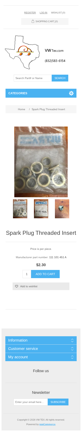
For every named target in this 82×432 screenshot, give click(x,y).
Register (30, 12)
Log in (43, 12)
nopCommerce (47, 424)
